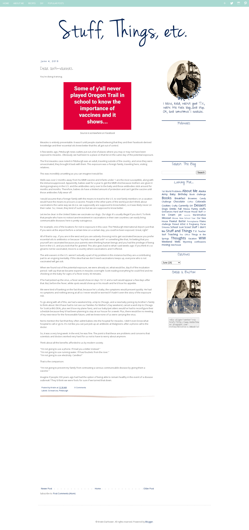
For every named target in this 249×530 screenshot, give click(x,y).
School (174, 227)
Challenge (166, 201)
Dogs (165, 208)
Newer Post (46, 488)
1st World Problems (171, 191)
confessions (200, 241)
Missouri (166, 218)
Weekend (167, 241)
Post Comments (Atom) (64, 493)
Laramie (187, 215)
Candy (203, 198)
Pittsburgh (63, 390)
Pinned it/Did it (180, 224)
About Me (190, 191)
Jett (179, 214)
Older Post (148, 488)
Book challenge (198, 194)
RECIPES (32, 3)
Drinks (172, 208)
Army (165, 194)
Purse (203, 224)
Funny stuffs (198, 208)
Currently (184, 205)
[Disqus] (97, 442)
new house (176, 244)
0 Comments (80, 387)
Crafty (175, 205)
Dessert (200, 205)
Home (98, 488)
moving (166, 244)
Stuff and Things (179, 230)
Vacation (192, 238)
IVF (204, 212)
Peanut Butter (177, 221)
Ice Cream (168, 214)
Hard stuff (178, 211)
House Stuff (197, 211)
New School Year (187, 218)
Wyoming (187, 241)
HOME (6, 3)
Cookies (166, 205)
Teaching (173, 234)
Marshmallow (199, 214)
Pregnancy (194, 224)
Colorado (200, 201)
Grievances (53, 390)
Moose (175, 218)
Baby (172, 194)
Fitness (186, 208)
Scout (187, 227)
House (187, 211)
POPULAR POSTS (56, 3)
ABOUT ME (18, 3)
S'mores (166, 227)
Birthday (182, 194)
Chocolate (179, 201)
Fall (180, 208)
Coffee (190, 201)
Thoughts (178, 238)
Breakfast (179, 198)
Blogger (149, 521)
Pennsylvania (192, 221)
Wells (177, 241)
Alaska (202, 191)
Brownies (192, 198)
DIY (41, 3)
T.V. (195, 231)
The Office (185, 234)
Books (166, 198)
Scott (181, 227)
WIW (202, 238)
